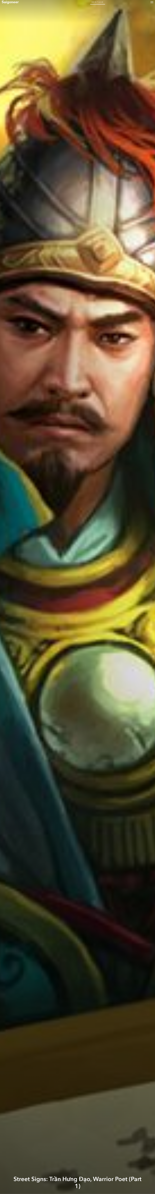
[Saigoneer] (10, 2)
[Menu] (151, 2)
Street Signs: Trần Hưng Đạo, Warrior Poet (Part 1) (77, 1182)
